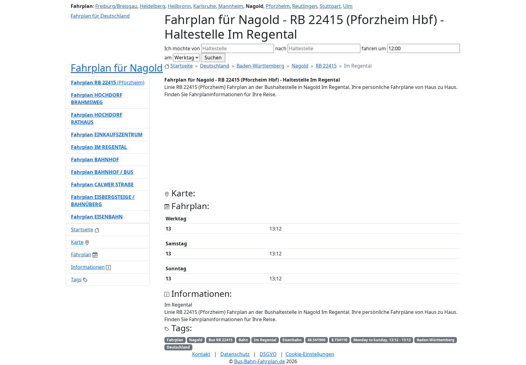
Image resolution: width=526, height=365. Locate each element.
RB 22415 (326, 65)
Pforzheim (278, 6)
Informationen (88, 267)
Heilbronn (179, 6)
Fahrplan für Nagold (117, 67)
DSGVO (268, 354)
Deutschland (214, 65)
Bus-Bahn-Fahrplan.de (259, 361)
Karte (77, 242)
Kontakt (201, 354)
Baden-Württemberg (260, 65)
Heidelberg (152, 6)
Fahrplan (81, 254)
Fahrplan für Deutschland (100, 15)
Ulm (347, 6)
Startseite (181, 65)
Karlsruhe (204, 6)
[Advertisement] (312, 145)
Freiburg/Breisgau (116, 6)
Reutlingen (304, 6)
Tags (76, 279)
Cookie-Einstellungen (310, 354)
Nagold (300, 65)
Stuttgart (330, 6)
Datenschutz (235, 354)
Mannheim (230, 6)
